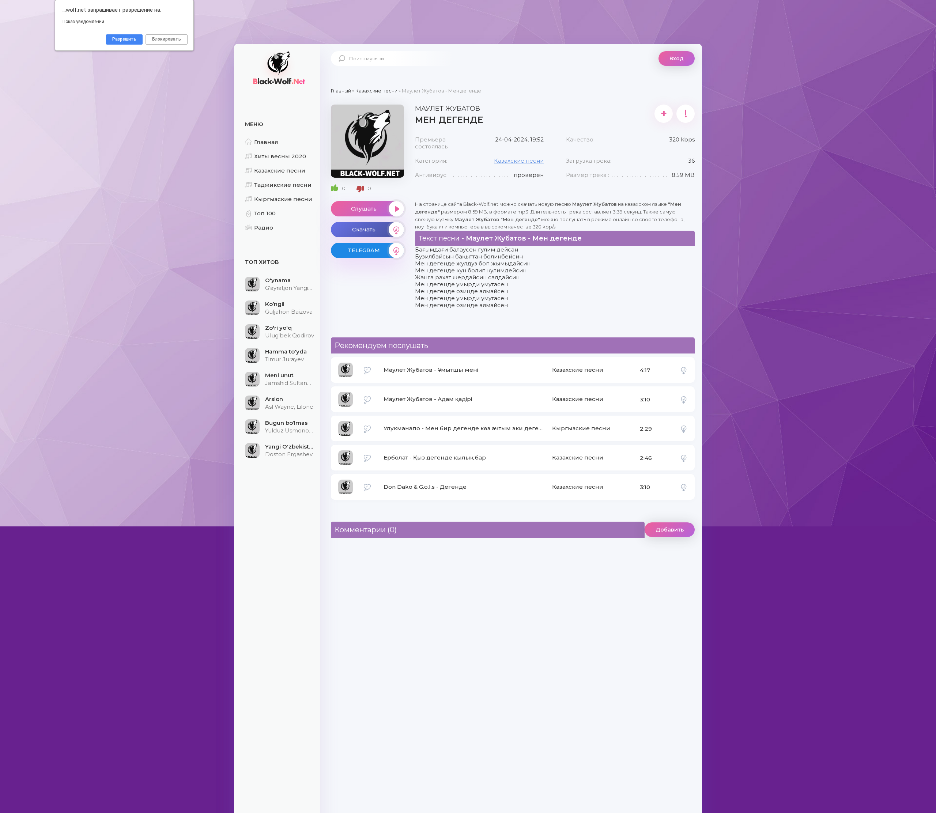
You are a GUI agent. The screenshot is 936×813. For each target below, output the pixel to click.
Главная (266, 142)
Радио (263, 227)
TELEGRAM (364, 250)
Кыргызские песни (283, 199)
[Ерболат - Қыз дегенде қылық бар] (683, 457)
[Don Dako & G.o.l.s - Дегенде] (683, 487)
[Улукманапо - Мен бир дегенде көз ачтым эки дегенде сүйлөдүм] (683, 428)
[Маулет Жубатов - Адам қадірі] (683, 399)
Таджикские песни (283, 184)
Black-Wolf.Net (278, 67)
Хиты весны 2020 (280, 156)
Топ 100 (265, 213)
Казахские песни (279, 170)
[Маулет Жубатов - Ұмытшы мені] (683, 370)
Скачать (363, 229)
